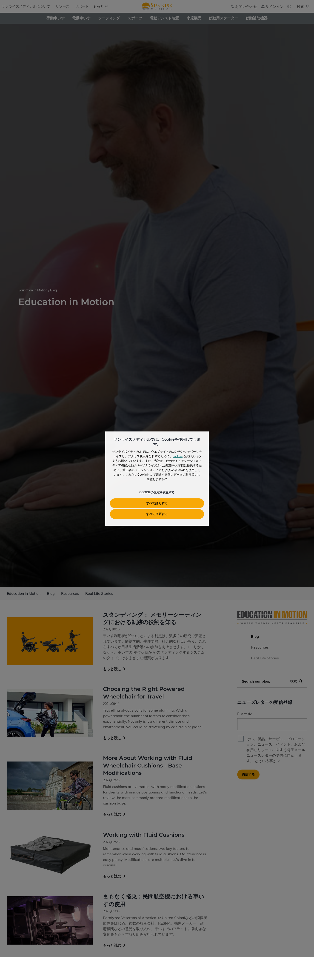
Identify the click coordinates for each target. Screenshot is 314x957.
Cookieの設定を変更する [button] (157, 492)
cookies (178, 456)
